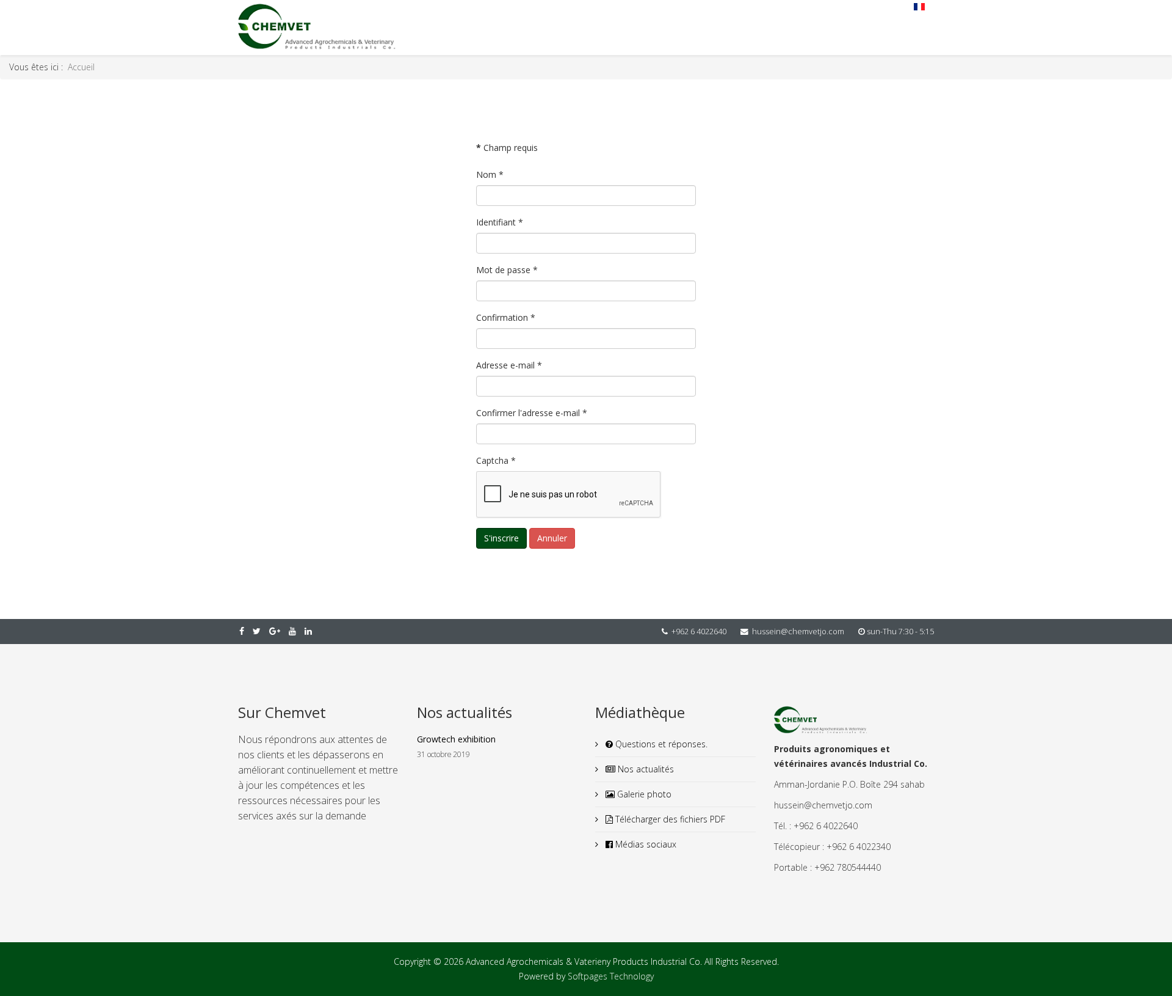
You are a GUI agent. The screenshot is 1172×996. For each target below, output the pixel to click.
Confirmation (505, 317)
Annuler (552, 538)
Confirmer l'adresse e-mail (531, 413)
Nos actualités (644, 769)
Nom (490, 174)
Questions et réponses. (660, 744)
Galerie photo (643, 794)
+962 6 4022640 (698, 631)
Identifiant (499, 222)
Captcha (496, 460)
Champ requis (507, 147)
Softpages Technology (611, 976)
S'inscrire (501, 538)
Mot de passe (507, 270)
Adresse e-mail (509, 365)
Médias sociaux (644, 844)
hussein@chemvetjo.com (798, 631)
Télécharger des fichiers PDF (669, 819)
